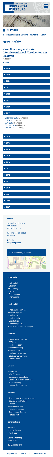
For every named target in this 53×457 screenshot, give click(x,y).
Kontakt (12, 392)
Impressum (12, 453)
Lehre (11, 291)
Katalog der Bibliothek (18, 385)
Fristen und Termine (17, 310)
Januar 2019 (10, 128)
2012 (8, 175)
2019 (8, 113)
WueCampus (14, 374)
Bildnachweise (15, 430)
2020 (8, 107)
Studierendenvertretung (18, 356)
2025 (8, 75)
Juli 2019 (8, 120)
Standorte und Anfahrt (18, 401)
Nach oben (13, 433)
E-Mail (12, 235)
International (14, 297)
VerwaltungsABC (16, 324)
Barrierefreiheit (40, 453)
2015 (8, 156)
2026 (8, 68)
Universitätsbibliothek (18, 339)
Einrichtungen (14, 294)
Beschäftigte (14, 321)
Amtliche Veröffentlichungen (21, 326)
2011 (8, 181)
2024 (8, 81)
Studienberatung (16, 348)
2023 (8, 88)
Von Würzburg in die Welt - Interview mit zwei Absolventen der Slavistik (25, 52)
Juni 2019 (9, 123)
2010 (8, 188)
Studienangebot (15, 312)
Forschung (13, 288)
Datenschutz (25, 453)
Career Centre (14, 359)
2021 (8, 100)
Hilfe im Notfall (15, 415)
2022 (8, 94)
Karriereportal (14, 318)
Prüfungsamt (14, 350)
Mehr (7, 62)
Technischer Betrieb (17, 412)
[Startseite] (3, 35)
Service (12, 334)
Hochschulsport (15, 345)
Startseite (13, 277)
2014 (8, 162)
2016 (8, 149)
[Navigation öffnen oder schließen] (46, 6)
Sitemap (12, 427)
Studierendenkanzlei (17, 353)
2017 (8, 143)
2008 (8, 201)
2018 (8, 136)
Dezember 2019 (11, 118)
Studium (12, 286)
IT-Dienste (13, 342)
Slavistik (13, 30)
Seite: (10, 445)
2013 (8, 169)
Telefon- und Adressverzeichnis (22, 398)
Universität (13, 283)
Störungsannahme (16, 409)
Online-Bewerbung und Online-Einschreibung (21, 381)
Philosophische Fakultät (17, 35)
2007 (8, 207)
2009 (8, 194)
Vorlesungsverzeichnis (18, 377)
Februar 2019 (10, 125)
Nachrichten (14, 315)
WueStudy (13, 371)
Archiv (43, 35)
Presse (12, 404)
